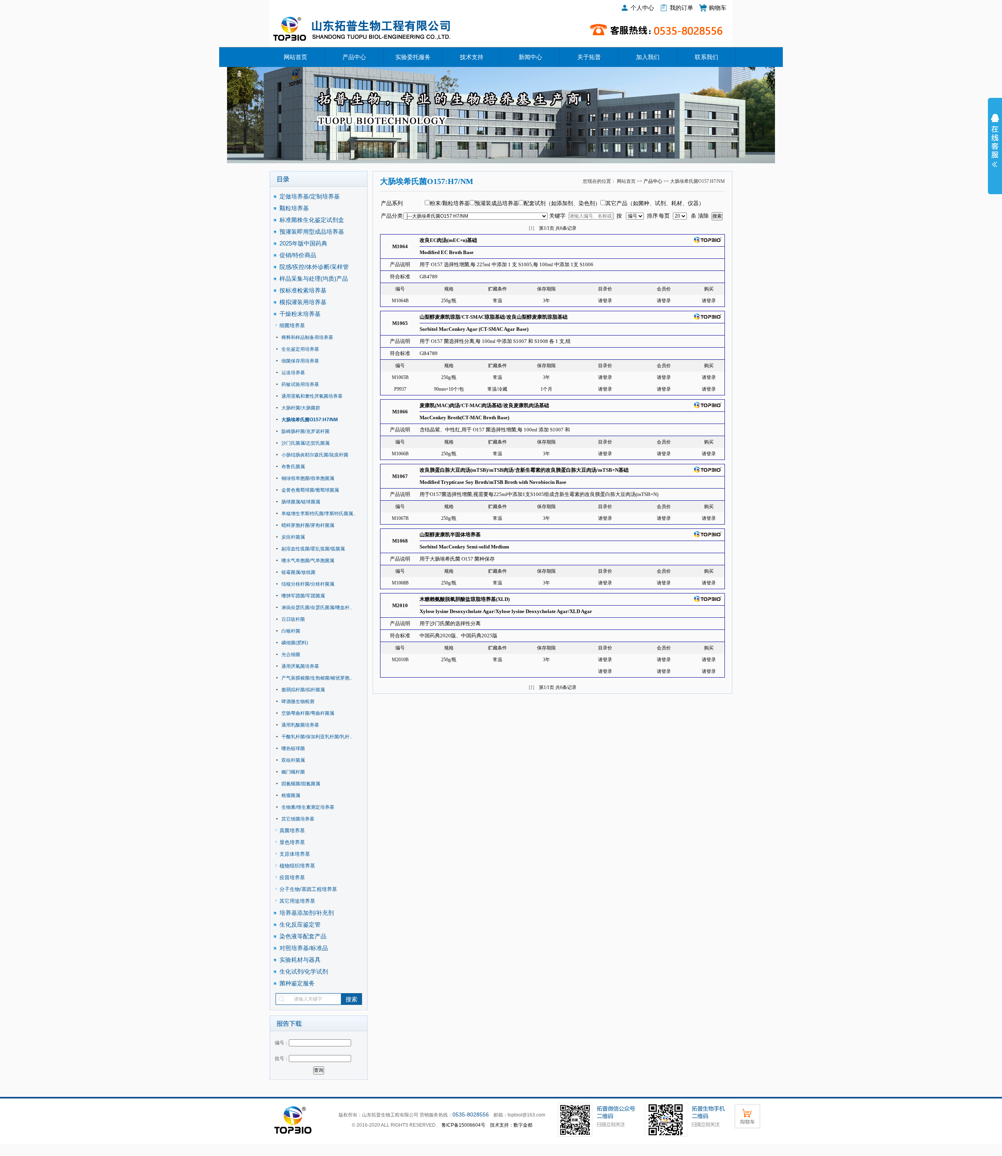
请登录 (605, 300)
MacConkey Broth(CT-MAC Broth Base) (464, 417)
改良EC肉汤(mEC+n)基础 (448, 240)
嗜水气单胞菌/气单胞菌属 (307, 560)
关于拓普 (589, 57)
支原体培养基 (294, 854)
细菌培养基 (292, 325)
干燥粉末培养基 (300, 313)
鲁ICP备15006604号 (463, 1125)
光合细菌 (290, 654)
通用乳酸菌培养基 (300, 725)
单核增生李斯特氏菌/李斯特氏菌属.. (318, 513)
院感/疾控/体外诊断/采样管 (314, 266)
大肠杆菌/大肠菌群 (300, 408)
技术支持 (471, 57)
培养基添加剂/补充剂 (306, 912)
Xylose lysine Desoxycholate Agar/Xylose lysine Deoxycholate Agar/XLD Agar (506, 611)
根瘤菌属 (290, 795)
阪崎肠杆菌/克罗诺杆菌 (305, 431)
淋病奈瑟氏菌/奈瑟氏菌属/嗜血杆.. (316, 607)
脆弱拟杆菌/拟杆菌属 (303, 690)
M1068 (400, 541)
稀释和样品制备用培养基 (307, 337)
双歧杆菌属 (293, 760)
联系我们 (706, 57)
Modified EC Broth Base (447, 252)
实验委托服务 (413, 57)
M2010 (400, 605)
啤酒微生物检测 (297, 701)
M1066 (400, 412)
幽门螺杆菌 (293, 772)
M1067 (400, 476)
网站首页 (295, 57)
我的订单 (681, 7)
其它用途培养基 (297, 901)
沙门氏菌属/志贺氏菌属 (305, 443)
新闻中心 (530, 57)
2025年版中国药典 (304, 243)
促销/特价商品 (297, 255)
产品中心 (354, 57)
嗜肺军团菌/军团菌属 (303, 596)
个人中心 (642, 7)
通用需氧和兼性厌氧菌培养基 (311, 396)
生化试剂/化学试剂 (303, 971)
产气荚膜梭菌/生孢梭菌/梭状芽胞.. (316, 678)
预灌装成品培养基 (497, 203)
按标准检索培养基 (302, 290)
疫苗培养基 (292, 877)
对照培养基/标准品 (303, 948)
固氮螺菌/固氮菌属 (300, 783)
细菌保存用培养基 (300, 361)
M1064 (400, 246)
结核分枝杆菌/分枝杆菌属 (307, 584)
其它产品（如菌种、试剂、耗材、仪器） (655, 203)
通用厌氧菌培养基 (300, 666)
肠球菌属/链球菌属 (300, 502)
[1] (531, 228)
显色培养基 (292, 842)
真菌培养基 (292, 830)
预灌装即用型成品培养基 (311, 231)
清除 (703, 216)
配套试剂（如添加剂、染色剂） (562, 203)
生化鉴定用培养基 (300, 349)
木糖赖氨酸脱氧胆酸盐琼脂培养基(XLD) (465, 599)
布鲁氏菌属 (293, 466)
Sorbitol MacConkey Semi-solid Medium (464, 547)
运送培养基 (293, 372)
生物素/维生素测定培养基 (307, 807)
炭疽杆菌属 (293, 537)
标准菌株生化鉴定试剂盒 (311, 219)
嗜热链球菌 (293, 748)
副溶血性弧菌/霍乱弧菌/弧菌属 (313, 549)
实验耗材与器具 (300, 959)
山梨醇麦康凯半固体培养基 (450, 534)
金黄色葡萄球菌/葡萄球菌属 (310, 490)
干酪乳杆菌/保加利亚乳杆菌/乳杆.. (316, 736)
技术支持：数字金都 (511, 1125)
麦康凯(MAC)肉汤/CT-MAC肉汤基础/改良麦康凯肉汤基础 (484, 405)
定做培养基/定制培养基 (310, 196)
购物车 (717, 7)
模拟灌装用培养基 (302, 302)
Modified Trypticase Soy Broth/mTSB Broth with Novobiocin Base (493, 482)
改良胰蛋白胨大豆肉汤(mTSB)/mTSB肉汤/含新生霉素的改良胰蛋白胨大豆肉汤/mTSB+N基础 (524, 470)
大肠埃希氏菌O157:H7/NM (309, 419)
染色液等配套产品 (302, 936)
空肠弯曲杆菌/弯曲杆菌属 (307, 713)
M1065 (400, 323)
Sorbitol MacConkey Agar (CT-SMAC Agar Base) (474, 329)
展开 (995, 145)
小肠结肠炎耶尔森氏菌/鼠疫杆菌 (314, 455)
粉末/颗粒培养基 (450, 203)
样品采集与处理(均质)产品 (313, 278)
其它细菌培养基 (297, 819)
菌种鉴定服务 (297, 983)
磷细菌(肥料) (294, 643)
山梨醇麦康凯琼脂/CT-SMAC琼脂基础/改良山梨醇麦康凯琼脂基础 (494, 317)
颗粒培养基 (294, 208)
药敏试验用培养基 (300, 384)
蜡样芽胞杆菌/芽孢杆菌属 (307, 525)
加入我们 (648, 57)
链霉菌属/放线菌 (298, 572)
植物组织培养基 (297, 866)
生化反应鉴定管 (300, 924)
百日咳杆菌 (293, 619)
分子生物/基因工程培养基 (308, 889)
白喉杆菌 (290, 631)
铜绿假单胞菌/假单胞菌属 (307, 478)
